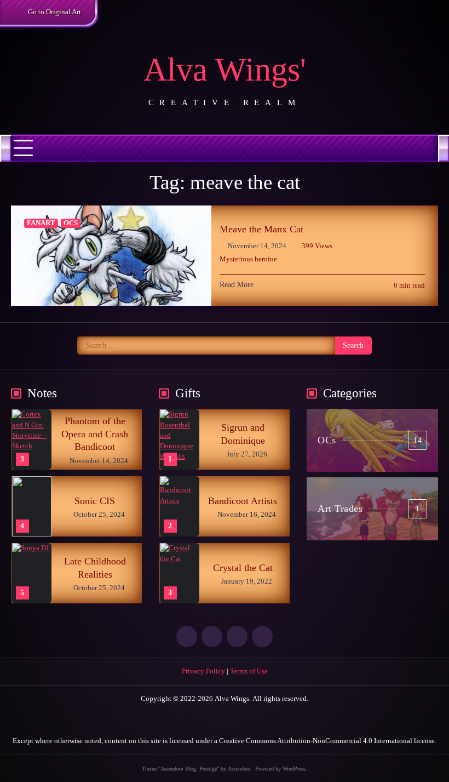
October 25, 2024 (99, 514)
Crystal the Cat (243, 567)
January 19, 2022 (246, 581)
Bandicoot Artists (242, 500)
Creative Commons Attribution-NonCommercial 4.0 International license (327, 741)
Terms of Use (249, 671)
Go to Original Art (54, 12)
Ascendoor (239, 769)
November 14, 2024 (99, 461)
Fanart (41, 223)
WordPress (294, 769)
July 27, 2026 (247, 454)
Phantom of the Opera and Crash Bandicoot (94, 433)
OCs (71, 223)
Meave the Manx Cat (261, 229)
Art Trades (368, 508)
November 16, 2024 (246, 514)
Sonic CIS (94, 500)
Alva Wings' (224, 70)
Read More (237, 285)
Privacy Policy (203, 671)
